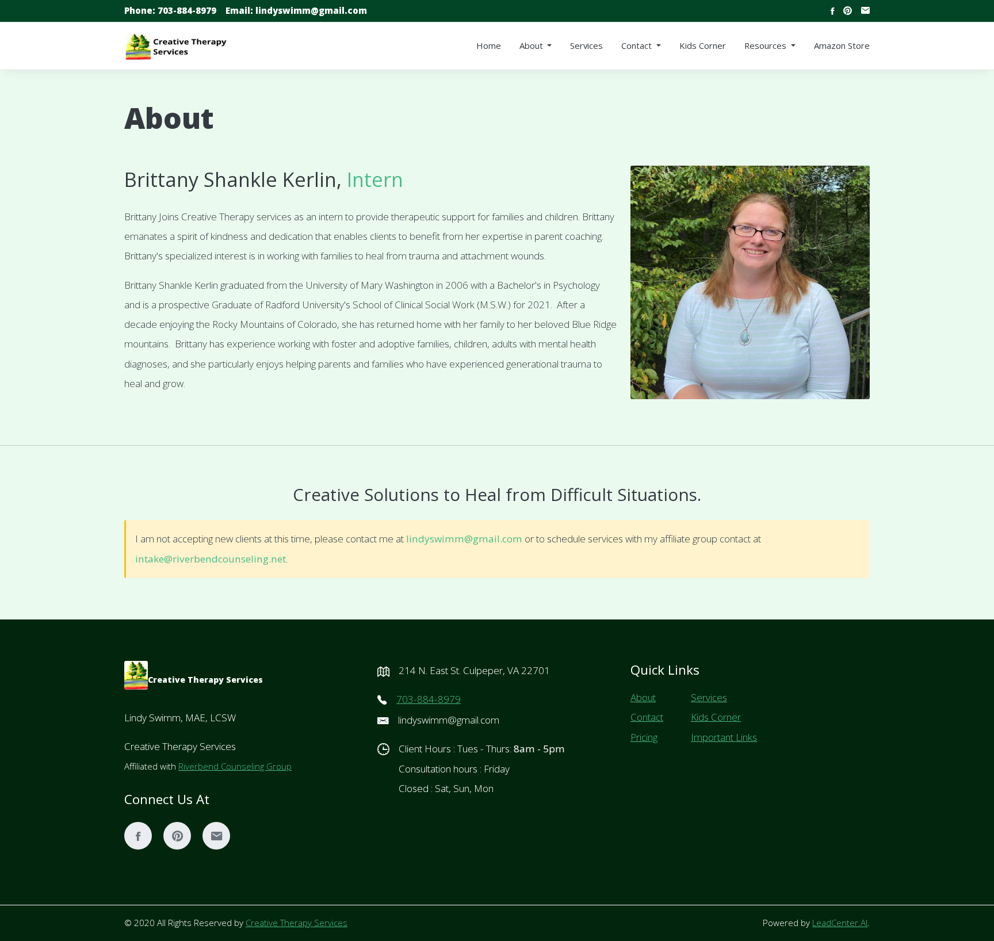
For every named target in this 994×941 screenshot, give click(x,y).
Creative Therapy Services (296, 922)
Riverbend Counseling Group (235, 766)
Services (586, 45)
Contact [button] (637, 45)
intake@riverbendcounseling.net (210, 558)
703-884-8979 (170, 10)
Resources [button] (766, 45)
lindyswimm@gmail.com (296, 10)
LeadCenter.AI (839, 922)
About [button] (532, 45)
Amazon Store (842, 45)
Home (488, 45)
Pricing (643, 737)
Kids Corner (702, 45)
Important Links (724, 737)
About (643, 697)
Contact (646, 717)
